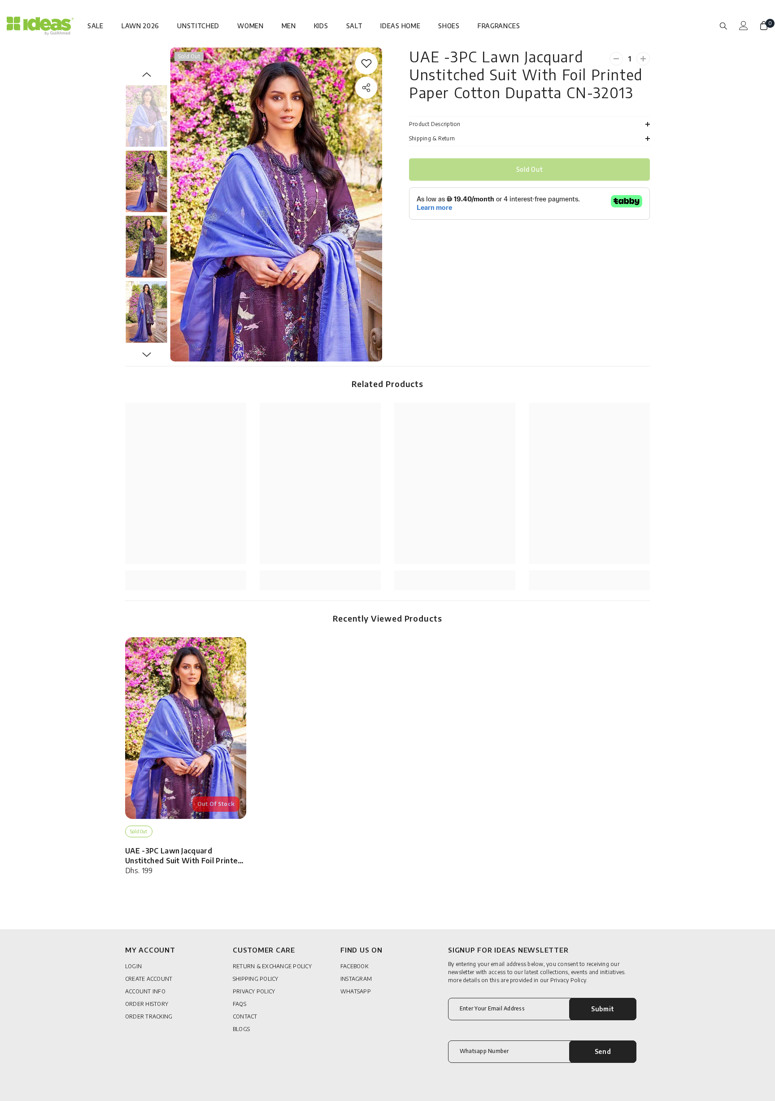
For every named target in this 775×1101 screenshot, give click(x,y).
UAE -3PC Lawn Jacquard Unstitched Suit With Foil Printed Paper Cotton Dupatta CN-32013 (184, 856)
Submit (602, 1009)
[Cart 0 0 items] (763, 25)
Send (603, 1051)
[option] (276, 204)
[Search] (723, 25)
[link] (366, 63)
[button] (146, 74)
